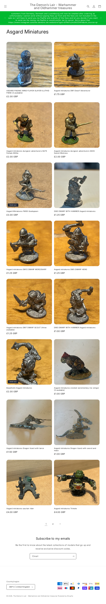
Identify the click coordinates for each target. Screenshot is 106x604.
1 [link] (46, 524)
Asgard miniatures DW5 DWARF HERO (70, 269)
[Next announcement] (101, 18)
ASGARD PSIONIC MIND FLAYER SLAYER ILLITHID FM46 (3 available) (27, 92)
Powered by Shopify (65, 596)
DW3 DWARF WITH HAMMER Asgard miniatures (74, 211)
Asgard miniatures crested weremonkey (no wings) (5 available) (76, 389)
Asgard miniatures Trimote (65, 508)
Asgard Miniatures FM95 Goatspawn (22, 211)
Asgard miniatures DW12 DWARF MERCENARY (26, 269)
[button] (5, 6)
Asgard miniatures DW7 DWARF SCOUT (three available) (26, 328)
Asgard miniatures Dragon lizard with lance (25, 448)
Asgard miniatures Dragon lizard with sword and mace (75, 449)
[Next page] (60, 524)
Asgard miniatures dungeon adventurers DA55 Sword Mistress (74, 152)
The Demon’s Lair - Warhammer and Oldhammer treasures (35, 596)
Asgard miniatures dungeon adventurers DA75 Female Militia (26, 152)
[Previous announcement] (5, 18)
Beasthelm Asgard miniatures (19, 388)
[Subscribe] (73, 556)
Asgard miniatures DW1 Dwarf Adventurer (72, 91)
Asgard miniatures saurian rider (20, 508)
